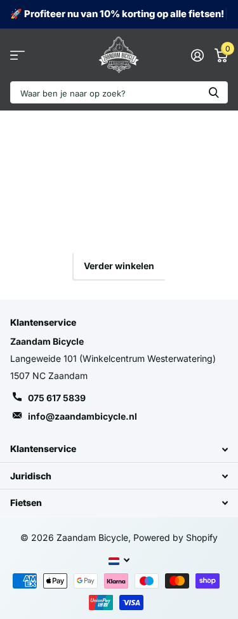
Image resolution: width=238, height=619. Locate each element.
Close (119, 449)
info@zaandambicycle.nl (82, 416)
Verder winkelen (119, 265)
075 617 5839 (57, 397)
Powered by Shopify (175, 537)
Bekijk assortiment (17, 55)
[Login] (197, 55)
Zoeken (214, 92)
